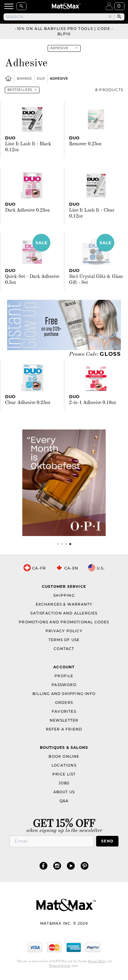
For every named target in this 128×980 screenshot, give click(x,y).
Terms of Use (64, 640)
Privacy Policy (64, 631)
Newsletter (64, 720)
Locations (64, 765)
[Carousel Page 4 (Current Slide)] (70, 544)
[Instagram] (57, 865)
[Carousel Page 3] (66, 544)
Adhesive (59, 79)
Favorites (64, 711)
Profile (63, 676)
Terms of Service (60, 965)
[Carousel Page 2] (62, 544)
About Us (64, 792)
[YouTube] (70, 865)
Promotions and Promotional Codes (64, 622)
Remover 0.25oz (85, 144)
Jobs (64, 783)
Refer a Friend (64, 729)
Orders (64, 702)
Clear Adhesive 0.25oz (27, 402)
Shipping (64, 595)
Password (64, 685)
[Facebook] (43, 865)
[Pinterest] (84, 865)
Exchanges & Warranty (64, 604)
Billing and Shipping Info (64, 693)
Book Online (64, 756)
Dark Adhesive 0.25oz (27, 210)
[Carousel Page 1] (58, 544)
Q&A (64, 801)
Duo (41, 79)
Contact (64, 648)
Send (107, 841)
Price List (64, 774)
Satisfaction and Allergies (63, 613)
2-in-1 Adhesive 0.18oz (92, 402)
